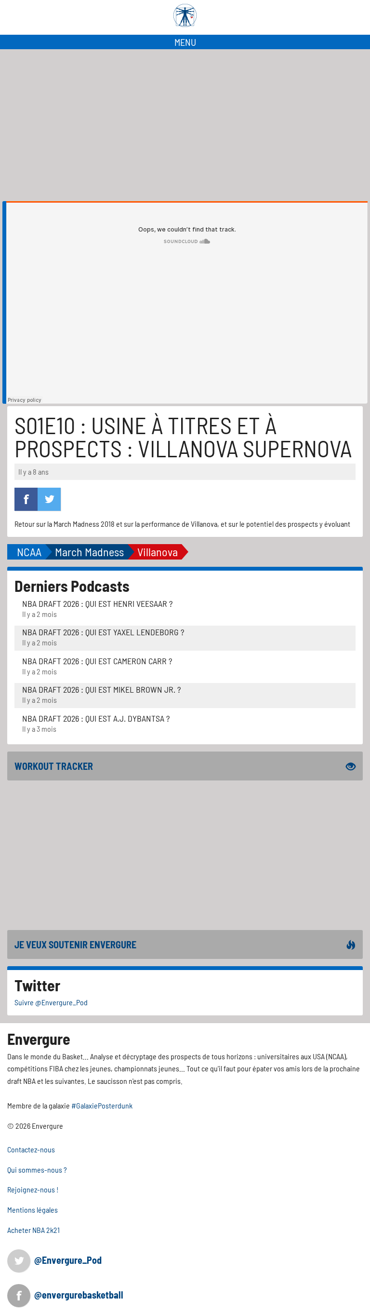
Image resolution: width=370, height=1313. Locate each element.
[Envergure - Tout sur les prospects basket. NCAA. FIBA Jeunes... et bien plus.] (185, 15)
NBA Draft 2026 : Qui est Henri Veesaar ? (97, 603)
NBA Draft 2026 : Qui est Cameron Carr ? (97, 661)
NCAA (29, 552)
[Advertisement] (185, 121)
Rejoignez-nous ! (33, 1189)
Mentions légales (32, 1209)
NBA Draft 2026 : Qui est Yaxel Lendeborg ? (103, 632)
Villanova (157, 552)
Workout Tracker (53, 766)
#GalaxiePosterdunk (101, 1105)
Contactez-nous (31, 1149)
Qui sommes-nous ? (37, 1169)
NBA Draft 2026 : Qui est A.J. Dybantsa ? (96, 718)
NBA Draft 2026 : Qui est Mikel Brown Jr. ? (101, 689)
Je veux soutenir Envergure (75, 944)
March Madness (89, 552)
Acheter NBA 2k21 (33, 1229)
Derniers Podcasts (72, 585)
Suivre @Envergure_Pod (51, 1002)
